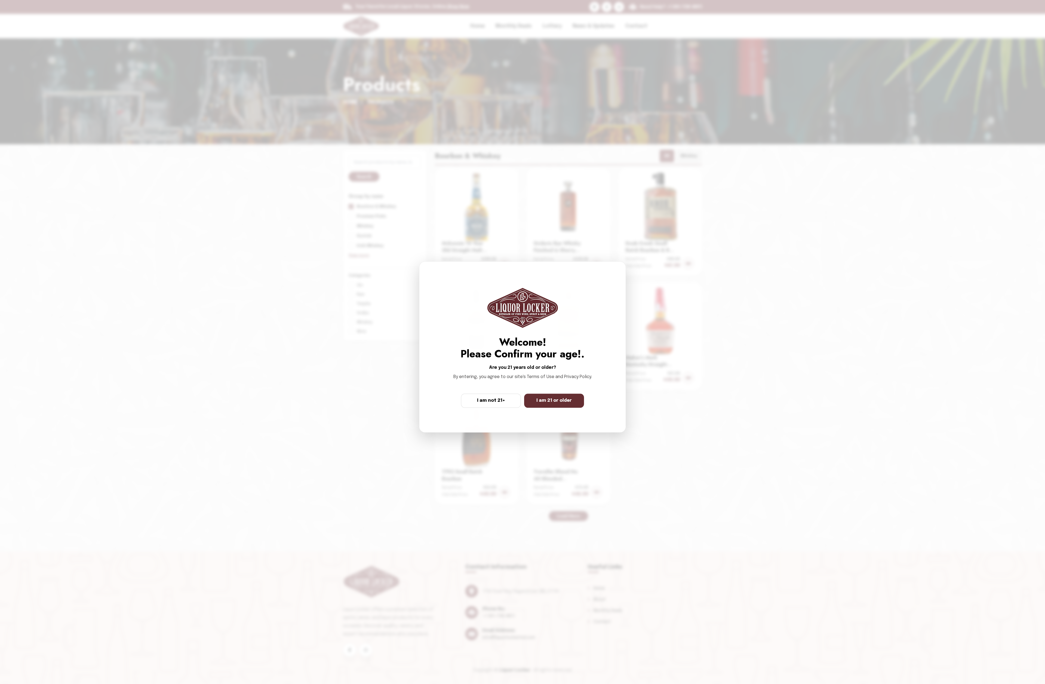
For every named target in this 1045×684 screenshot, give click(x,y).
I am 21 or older (554, 400)
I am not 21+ (491, 400)
